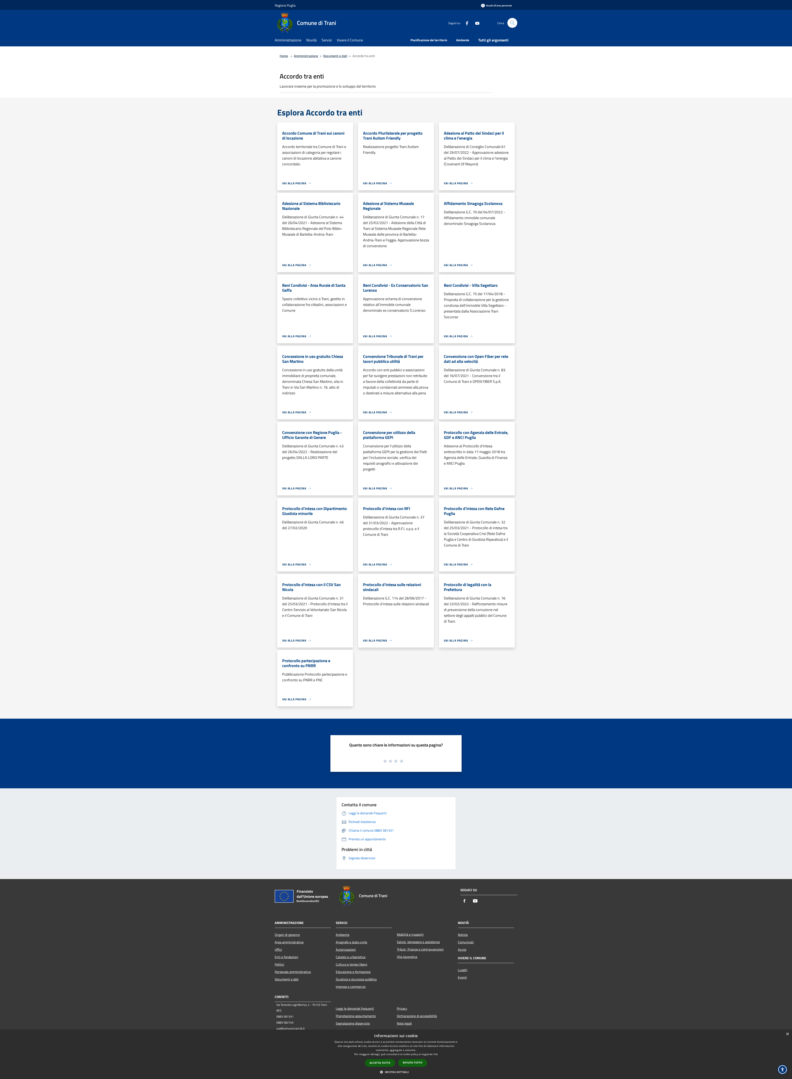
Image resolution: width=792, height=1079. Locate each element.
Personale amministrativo (293, 971)
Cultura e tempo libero (351, 964)
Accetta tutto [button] (380, 1063)
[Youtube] (475, 23)
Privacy (402, 1008)
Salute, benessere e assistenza (418, 941)
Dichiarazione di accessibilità (417, 1015)
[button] (396, 1072)
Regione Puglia (285, 5)
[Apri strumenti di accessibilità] (782, 1069)
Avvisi (462, 949)
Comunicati (466, 942)
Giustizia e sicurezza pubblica (356, 979)
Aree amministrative (289, 942)
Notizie (463, 934)
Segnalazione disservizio (353, 1023)
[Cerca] (512, 23)
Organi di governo (287, 934)
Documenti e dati (335, 55)
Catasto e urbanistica (350, 956)
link (436, 1054)
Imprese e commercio (350, 986)
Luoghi (462, 969)
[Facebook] (465, 23)
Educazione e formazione (353, 971)
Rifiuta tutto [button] (412, 1062)
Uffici (278, 949)
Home (284, 55)
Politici (279, 964)
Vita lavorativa (407, 956)
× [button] (787, 1034)
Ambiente (342, 934)
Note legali (404, 1023)
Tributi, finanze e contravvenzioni (420, 949)
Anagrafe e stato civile (351, 942)
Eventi (462, 977)
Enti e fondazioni (286, 956)
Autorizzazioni (346, 949)
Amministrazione (306, 55)
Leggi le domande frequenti (355, 1008)
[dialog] (396, 1054)
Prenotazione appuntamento (356, 1015)
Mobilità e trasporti (410, 934)
